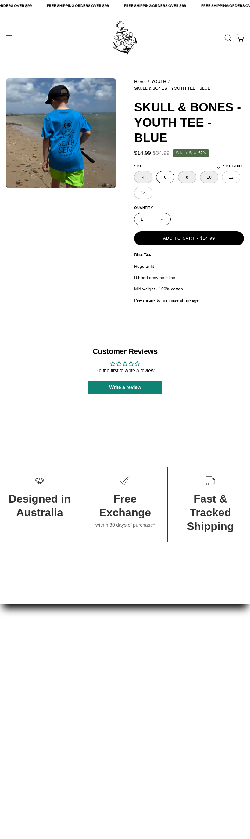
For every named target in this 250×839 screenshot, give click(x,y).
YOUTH (158, 81)
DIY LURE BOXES (26, 686)
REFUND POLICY (151, 686)
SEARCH (141, 645)
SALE (12, 706)
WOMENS (17, 656)
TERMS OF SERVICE (155, 696)
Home (140, 81)
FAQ (136, 666)
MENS (13, 645)
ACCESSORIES (24, 696)
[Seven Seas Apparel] (125, 37)
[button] (227, 38)
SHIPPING (143, 676)
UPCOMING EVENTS (155, 656)
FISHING (16, 676)
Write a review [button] (125, 387)
